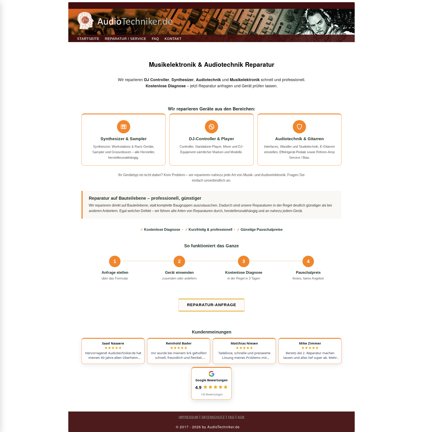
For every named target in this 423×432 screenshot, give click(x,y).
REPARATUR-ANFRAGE (211, 305)
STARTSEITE (88, 39)
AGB (241, 417)
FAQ (155, 39)
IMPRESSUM (188, 417)
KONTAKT (173, 39)
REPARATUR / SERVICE (125, 39)
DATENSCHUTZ (213, 417)
